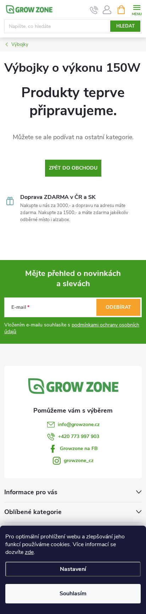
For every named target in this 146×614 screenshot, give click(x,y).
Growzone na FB (79, 448)
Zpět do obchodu (73, 168)
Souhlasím (73, 593)
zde (29, 552)
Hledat (125, 26)
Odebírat (118, 307)
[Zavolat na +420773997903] (94, 9)
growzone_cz (79, 460)
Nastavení (73, 569)
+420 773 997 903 (78, 436)
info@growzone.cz (79, 424)
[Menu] (136, 9)
